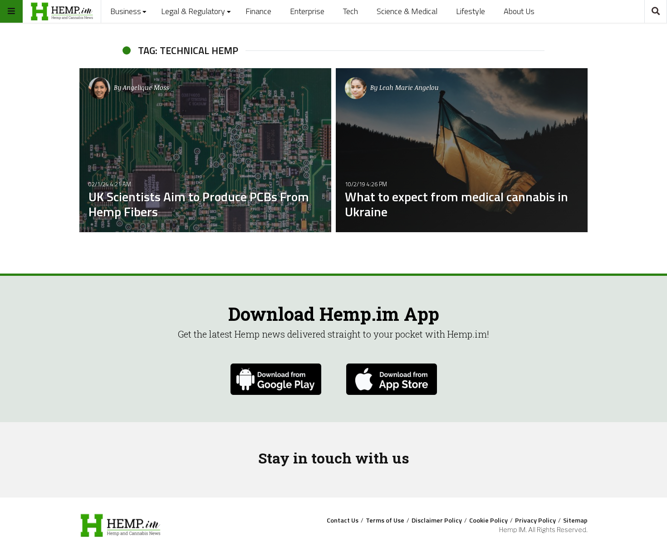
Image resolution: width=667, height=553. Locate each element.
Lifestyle (470, 11)
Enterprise (307, 11)
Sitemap (575, 520)
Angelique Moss (146, 87)
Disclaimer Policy (437, 520)
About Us (519, 11)
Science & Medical (407, 11)
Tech (350, 11)
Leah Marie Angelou (409, 87)
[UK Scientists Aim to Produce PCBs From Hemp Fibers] (205, 150)
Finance (258, 11)
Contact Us (342, 520)
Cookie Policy (488, 520)
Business (125, 11)
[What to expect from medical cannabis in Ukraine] (462, 150)
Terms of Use (385, 520)
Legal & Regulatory (193, 11)
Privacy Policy (535, 520)
